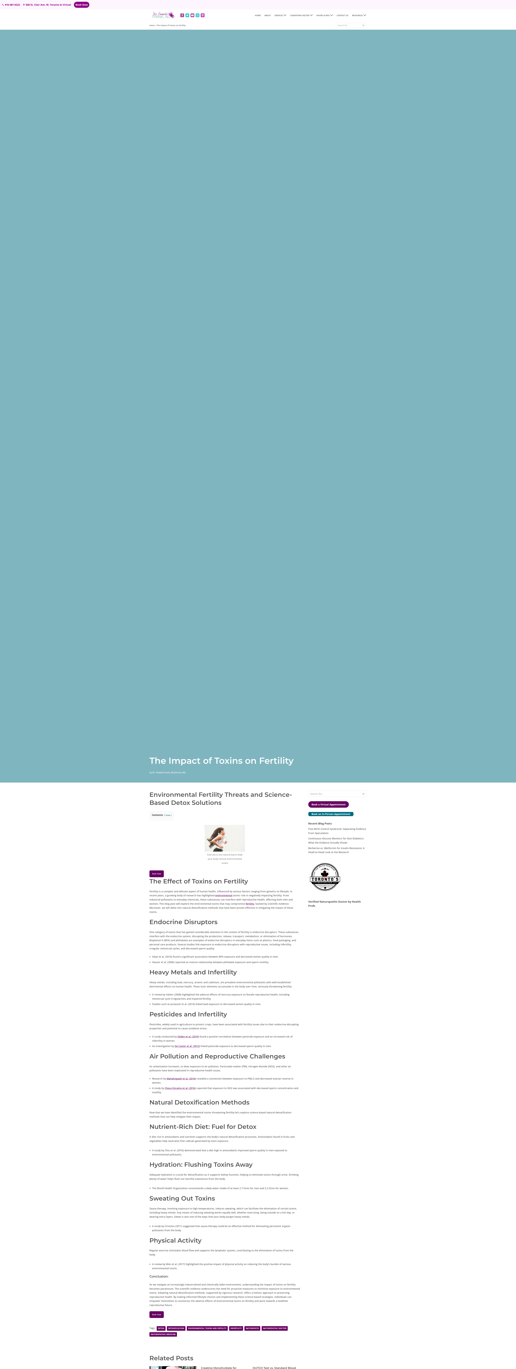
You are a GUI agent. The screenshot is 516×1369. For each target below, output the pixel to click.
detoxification (176, 1328)
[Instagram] (197, 15)
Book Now (82, 4)
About (267, 15)
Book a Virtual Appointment (328, 804)
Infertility (236, 1328)
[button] (285, 15)
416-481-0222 (12, 4)
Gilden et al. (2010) (188, 1036)
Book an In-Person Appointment (330, 814)
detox (161, 1328)
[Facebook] (182, 15)
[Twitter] (187, 15)
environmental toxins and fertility (207, 1328)
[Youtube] (192, 15)
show (167, 815)
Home (258, 15)
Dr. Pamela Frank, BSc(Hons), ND (169, 772)
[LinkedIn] (203, 15)
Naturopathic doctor (274, 1328)
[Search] (364, 25)
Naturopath (252, 1328)
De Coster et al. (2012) (187, 1046)
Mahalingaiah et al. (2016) (181, 1078)
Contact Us (342, 15)
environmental (224, 895)
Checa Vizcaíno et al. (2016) (180, 1088)
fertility (250, 903)
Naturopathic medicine (163, 1334)
